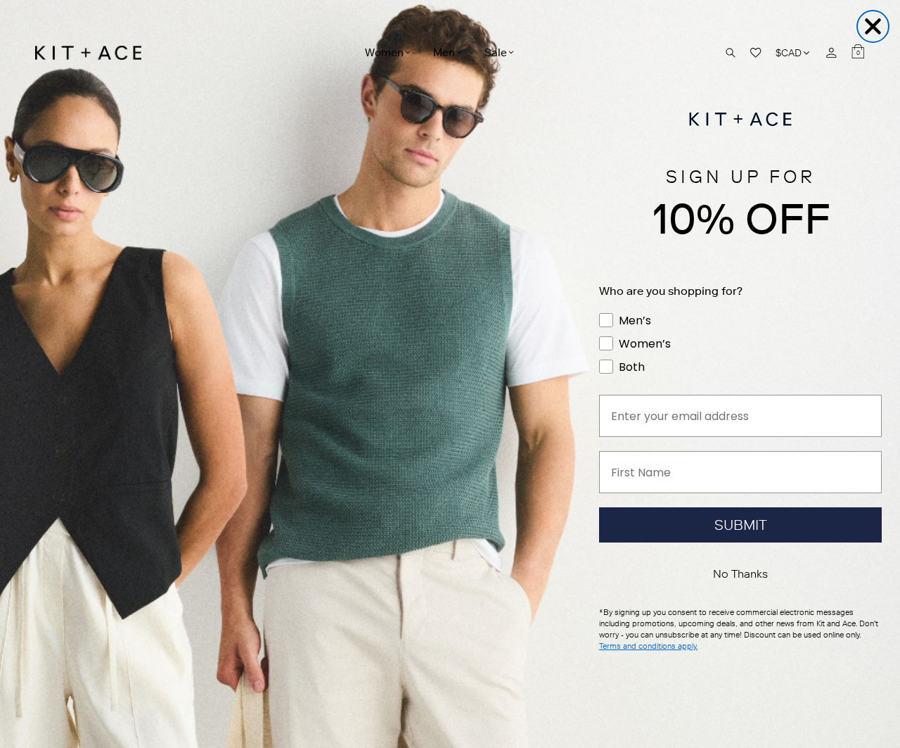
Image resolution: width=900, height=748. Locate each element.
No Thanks (740, 574)
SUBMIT (740, 524)
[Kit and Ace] (93, 53)
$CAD (793, 52)
